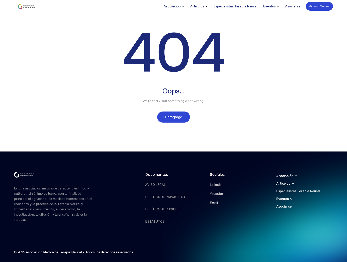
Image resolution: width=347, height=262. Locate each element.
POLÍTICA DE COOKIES (162, 209)
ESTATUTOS (155, 221)
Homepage (173, 117)
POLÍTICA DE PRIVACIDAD (165, 197)
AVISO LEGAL (155, 185)
